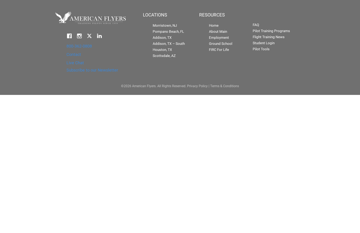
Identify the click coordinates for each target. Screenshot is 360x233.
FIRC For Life (219, 50)
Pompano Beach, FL (168, 31)
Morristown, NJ (165, 25)
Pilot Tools (261, 49)
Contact (73, 54)
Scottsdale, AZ (164, 56)
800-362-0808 (79, 46)
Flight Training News (269, 37)
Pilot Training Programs (271, 31)
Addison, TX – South (169, 44)
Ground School (220, 44)
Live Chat (75, 62)
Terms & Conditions (224, 86)
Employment (219, 37)
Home (214, 25)
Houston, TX (162, 50)
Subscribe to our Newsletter (92, 70)
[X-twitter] (89, 36)
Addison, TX (162, 37)
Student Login (264, 43)
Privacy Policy (197, 86)
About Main (218, 31)
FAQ (256, 25)
